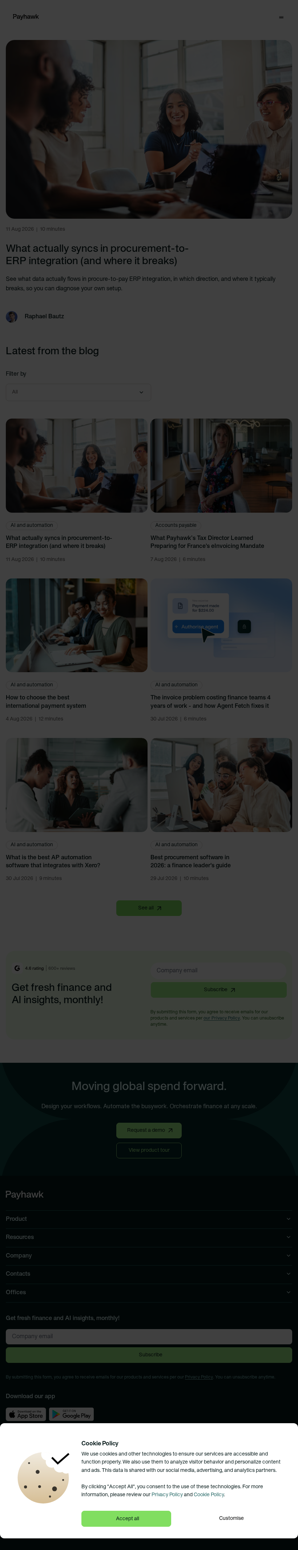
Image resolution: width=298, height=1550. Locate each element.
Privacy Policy (167, 1495)
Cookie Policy (209, 1495)
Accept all (127, 1519)
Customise (231, 1518)
